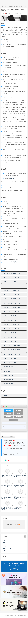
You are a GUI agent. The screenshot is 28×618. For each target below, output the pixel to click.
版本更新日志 (7, 548)
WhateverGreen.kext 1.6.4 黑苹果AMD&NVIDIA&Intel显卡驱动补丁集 (7, 497)
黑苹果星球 (7, 6)
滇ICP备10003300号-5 (21, 615)
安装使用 (6, 544)
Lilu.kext (5, 34)
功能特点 (6, 542)
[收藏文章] (3, 460)
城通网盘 (9, 410)
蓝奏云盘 (9, 416)
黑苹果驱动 (12, 436)
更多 (14, 420)
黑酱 (3, 13)
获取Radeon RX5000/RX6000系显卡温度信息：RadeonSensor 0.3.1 (20, 497)
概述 (5, 540)
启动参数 (6, 546)
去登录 (21, 423)
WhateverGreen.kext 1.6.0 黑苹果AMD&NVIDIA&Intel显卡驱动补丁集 (7, 508)
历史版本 (6, 550)
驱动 (11, 6)
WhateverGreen (5, 436)
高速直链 (19, 416)
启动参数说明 (14, 262)
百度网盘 (19, 410)
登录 (19, 524)
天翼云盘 (19, 413)
